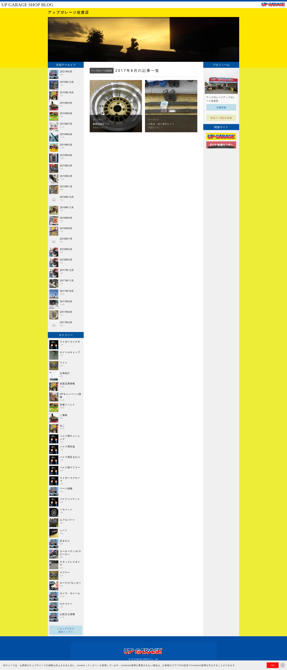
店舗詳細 (221, 107)
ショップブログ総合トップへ (65, 630)
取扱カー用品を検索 (221, 117)
